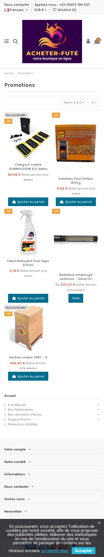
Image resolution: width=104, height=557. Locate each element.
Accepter (83, 550)
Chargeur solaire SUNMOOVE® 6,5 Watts (28, 166)
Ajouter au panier (30, 202)
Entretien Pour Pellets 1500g (76, 181)
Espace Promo (19, 419)
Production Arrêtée (22, 424)
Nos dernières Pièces (25, 414)
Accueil (10, 396)
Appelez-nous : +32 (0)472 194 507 (62, 5)
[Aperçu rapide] (48, 139)
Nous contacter (17, 5)
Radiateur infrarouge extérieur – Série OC (75, 277)
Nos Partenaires (20, 410)
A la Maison (17, 405)
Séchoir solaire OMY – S (28, 357)
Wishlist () (66, 10)
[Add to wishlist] (48, 120)
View (76, 298)
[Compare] (48, 130)
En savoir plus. (55, 550)
